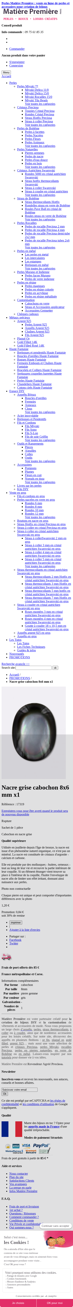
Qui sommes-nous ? (21, 1227)
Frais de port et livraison (24, 1206)
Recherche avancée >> (16, 664)
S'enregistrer (17, 62)
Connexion (16, 65)
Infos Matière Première (23, 1191)
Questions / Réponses (22, 1213)
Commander (17, 48)
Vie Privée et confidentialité (26, 1224)
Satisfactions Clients (21, 1180)
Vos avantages (18, 1184)
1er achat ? (16, 1210)
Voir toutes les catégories (40, 103)
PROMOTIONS (19, 678)
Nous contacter (18, 1173)
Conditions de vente (21, 1220)
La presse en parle (20, 1187)
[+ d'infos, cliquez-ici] (27, 1154)
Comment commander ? (24, 1217)
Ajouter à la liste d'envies (24, 929)
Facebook (15, 940)
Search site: (9, 667)
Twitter (13, 943)
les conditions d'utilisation (38, 1104)
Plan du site (16, 1177)
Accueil (6, 76)
